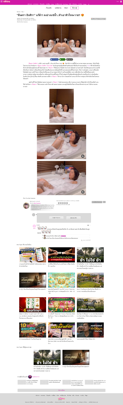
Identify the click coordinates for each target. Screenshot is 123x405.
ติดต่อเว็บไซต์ (74, 402)
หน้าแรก (30, 4)
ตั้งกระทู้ (74, 8)
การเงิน (80, 4)
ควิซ (70, 4)
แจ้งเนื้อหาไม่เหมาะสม (93, 402)
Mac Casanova (24, 21)
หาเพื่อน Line (58, 4)
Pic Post (65, 4)
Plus (22, 11)
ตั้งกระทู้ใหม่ (61, 390)
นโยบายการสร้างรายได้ (60, 402)
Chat (52, 4)
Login (56, 217)
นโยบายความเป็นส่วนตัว (41, 402)
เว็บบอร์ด (42, 4)
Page (84, 4)
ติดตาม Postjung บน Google (99, 18)
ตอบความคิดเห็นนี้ (86, 240)
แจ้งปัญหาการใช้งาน (83, 402)
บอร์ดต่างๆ (58, 8)
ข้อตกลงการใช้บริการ (29, 402)
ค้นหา (66, 8)
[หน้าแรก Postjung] (6, 1)
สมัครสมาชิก (73, 218)
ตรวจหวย (35, 4)
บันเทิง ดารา (35, 376)
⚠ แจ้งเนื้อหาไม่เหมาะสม (97, 202)
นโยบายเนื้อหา (50, 402)
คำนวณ (75, 4)
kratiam (38, 225)
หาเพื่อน (48, 4)
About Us (68, 402)
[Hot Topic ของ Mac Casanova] (26, 208)
